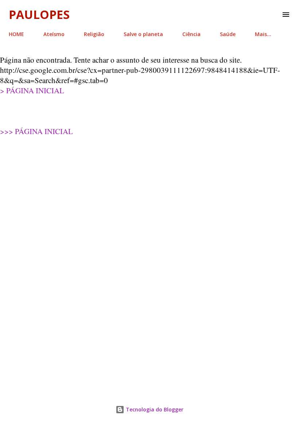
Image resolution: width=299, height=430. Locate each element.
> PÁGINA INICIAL (32, 90)
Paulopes (39, 14)
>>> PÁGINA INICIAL (36, 131)
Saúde (228, 34)
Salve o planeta (143, 34)
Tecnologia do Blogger (153, 409)
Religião (94, 34)
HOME (16, 34)
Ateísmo (54, 34)
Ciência (191, 34)
